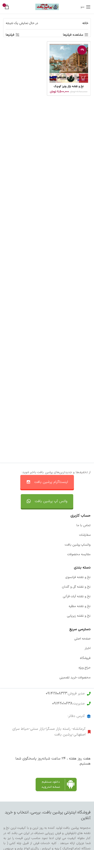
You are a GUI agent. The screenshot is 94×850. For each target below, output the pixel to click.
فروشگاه (85, 658)
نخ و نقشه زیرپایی (79, 615)
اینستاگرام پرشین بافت (51, 482)
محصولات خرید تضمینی (75, 677)
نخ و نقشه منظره (80, 606)
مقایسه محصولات (79, 554)
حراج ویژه (84, 667)
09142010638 (62, 703)
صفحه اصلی (82, 638)
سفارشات (85, 535)
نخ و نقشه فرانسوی (78, 577)
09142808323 (56, 693)
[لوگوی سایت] (47, 6)
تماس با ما (83, 525)
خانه (85, 23)
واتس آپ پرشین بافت (51, 501)
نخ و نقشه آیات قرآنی (77, 596)
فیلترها (10, 35)
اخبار (88, 648)
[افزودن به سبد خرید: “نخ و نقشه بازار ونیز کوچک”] (83, 78)
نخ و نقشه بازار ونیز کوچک (69, 86)
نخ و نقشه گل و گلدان (76, 586)
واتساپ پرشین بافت (78, 544)
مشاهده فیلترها (73, 35)
